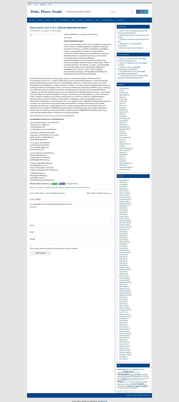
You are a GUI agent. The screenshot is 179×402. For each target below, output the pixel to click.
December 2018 (124, 291)
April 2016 (122, 325)
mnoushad (46, 30)
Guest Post (120, 20)
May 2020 (122, 271)
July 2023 (122, 244)
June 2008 (122, 359)
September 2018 (124, 295)
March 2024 (123, 240)
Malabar (136, 378)
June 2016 (122, 320)
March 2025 (123, 216)
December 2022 (124, 252)
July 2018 (122, 297)
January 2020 (123, 280)
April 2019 (122, 284)
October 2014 (123, 342)
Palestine (124, 384)
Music (73, 20)
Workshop (122, 165)
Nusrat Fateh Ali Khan (136, 382)
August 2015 (123, 337)
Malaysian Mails (124, 129)
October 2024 (123, 225)
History (121, 122)
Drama (121, 105)
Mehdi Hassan (131, 379)
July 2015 (122, 340)
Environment (120, 372)
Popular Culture (124, 144)
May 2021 (122, 265)
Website (32, 239)
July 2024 (122, 231)
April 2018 (122, 303)
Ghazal (136, 372)
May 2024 (122, 235)
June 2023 (122, 246)
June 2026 (122, 184)
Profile (47, 20)
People (121, 133)
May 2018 (122, 301)
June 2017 (122, 312)
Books (80, 20)
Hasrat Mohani (59, 187)
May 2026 (122, 186)
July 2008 (122, 357)
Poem (50, 4)
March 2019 (123, 286)
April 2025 (122, 214)
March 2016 (123, 327)
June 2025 (122, 210)
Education (122, 110)
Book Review (123, 95)
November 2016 (124, 316)
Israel (142, 374)
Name (32, 225)
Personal (122, 135)
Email (32, 232)
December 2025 (124, 197)
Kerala (147, 376)
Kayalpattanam (128, 376)
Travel (54, 20)
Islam (138, 374)
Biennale (130, 369)
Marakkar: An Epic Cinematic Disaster (131, 48)
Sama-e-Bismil (56, 30)
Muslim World (127, 382)
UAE (128, 388)
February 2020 (123, 278)
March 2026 (123, 191)
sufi (125, 386)
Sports (121, 156)
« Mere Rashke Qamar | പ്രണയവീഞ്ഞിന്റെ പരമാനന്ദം (47, 193)
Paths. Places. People (46, 11)
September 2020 (124, 269)
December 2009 (124, 352)
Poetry (97, 20)
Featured (122, 116)
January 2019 (123, 288)
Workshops (43, 4)
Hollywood (133, 374)
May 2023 (122, 248)
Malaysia (124, 380)
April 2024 (122, 237)
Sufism (121, 159)
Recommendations (108, 20)
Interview (31, 20)
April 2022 (122, 259)
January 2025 (123, 218)
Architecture (123, 88)
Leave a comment (37, 187)
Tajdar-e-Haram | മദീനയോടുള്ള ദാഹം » (99, 193)
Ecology (121, 108)
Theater (121, 388)
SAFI (145, 384)
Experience (122, 112)
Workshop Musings (125, 167)
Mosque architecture (139, 379)
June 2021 (122, 263)
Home (30, 4)
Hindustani (68, 187)
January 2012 (123, 346)
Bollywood (136, 369)
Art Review (122, 93)
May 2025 (122, 212)
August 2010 (123, 348)
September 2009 (124, 354)
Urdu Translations (124, 163)
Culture (121, 101)
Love (124, 378)
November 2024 (124, 222)
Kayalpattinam (123, 127)
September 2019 (124, 282)
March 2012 (123, 344)
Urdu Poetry (133, 388)
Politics (121, 142)
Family (121, 114)
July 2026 (122, 182)
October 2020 (123, 267)
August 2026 (123, 180)
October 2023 (123, 242)
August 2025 (123, 206)
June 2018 (122, 299)
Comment (33, 207)
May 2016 (122, 323)
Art (120, 91)
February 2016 (123, 329)
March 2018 (123, 306)
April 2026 (122, 189)
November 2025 (124, 199)
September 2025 (124, 203)
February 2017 (123, 314)
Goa (139, 372)
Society (121, 152)
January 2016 (123, 331)
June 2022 (122, 254)
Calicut (142, 369)
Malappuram (141, 378)
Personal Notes (124, 137)
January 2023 (123, 250)
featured (128, 371)
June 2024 (122, 233)
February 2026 (123, 193)
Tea (118, 388)
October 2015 (123, 335)
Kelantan (143, 376)
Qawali (78, 187)
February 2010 (123, 350)
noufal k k (122, 63)
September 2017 (124, 310)
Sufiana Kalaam (85, 187)
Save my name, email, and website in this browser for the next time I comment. (54, 248)
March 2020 (123, 276)
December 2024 (124, 220)
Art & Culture (64, 20)
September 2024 (124, 227)
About (35, 4)
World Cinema (123, 169)
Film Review (123, 118)
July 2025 (122, 208)
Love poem (130, 378)
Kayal (146, 374)
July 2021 (122, 261)
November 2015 (124, 333)
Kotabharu (119, 378)
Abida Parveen (50, 187)
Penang (129, 384)
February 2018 (123, 308)
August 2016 (123, 318)
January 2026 (123, 195)
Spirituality (89, 20)
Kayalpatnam (120, 376)
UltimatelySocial (102, 401)
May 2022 (122, 257)
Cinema (40, 20)
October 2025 (123, 201)
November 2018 (124, 293)
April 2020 (122, 274)
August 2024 (123, 229)
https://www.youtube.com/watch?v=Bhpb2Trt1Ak (60, 116)
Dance (121, 103)
